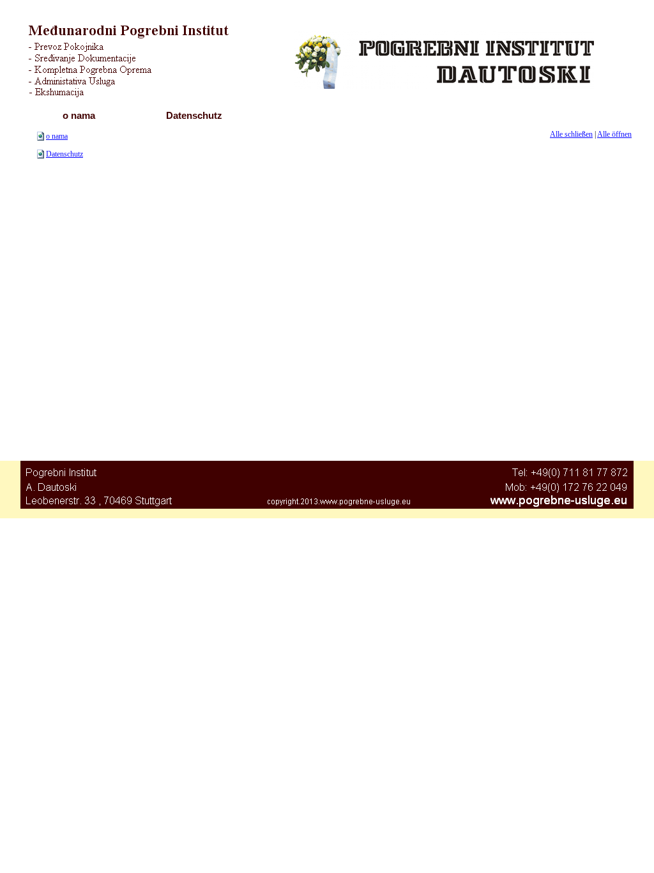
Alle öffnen (614, 134)
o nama (57, 136)
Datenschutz (64, 154)
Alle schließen (571, 134)
